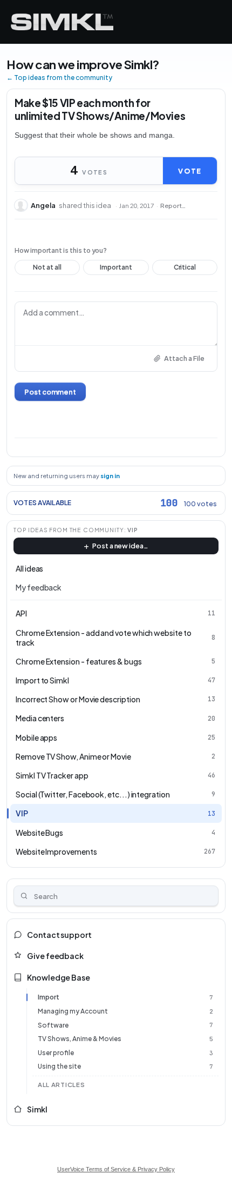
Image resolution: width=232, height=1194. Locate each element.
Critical (184, 269)
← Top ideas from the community (59, 77)
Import (48, 997)
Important (116, 269)
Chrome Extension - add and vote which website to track (104, 637)
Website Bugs (39, 832)
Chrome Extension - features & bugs (79, 661)
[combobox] (116, 895)
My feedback (39, 587)
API (21, 613)
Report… (173, 206)
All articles (61, 1085)
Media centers (40, 718)
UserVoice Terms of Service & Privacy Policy (116, 1169)
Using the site (59, 1066)
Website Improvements (56, 851)
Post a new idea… (120, 545)
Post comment (50, 391)
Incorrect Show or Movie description (78, 699)
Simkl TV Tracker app (52, 775)
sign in (110, 475)
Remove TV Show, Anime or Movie (73, 756)
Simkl (37, 1109)
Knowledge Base (58, 977)
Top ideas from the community (68, 529)
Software (53, 1025)
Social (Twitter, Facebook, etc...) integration (93, 794)
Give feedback (55, 956)
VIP (132, 529)
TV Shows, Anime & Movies (79, 1039)
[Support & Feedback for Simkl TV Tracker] (62, 22)
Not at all (47, 269)
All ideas (29, 568)
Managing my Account (73, 1011)
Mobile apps (36, 737)
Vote (189, 170)
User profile (56, 1053)
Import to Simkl (42, 680)
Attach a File (184, 358)
